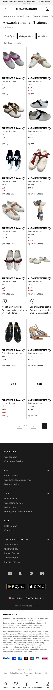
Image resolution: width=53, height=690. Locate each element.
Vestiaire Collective (16, 539)
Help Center (10, 526)
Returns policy (11, 484)
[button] (47, 9)
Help (7, 521)
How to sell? (10, 498)
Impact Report (11, 553)
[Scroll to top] (44, 426)
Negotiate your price (12, 306)
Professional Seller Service (18, 511)
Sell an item (10, 507)
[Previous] (19, 426)
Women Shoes (40, 16)
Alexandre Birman (21, 16)
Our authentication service (18, 480)
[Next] (33, 426)
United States (28, 673)
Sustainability (11, 549)
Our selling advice (13, 503)
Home (6, 16)
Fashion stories (12, 562)
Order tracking (11, 475)
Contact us (9, 530)
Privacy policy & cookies (25, 606)
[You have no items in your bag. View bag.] (47, 9)
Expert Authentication (41, 306)
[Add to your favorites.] (23, 78)
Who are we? (11, 544)
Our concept (10, 457)
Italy (26, 675)
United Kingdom (16, 673)
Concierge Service (13, 461)
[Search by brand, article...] (5, 8)
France (6, 673)
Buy (6, 470)
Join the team (11, 557)
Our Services (11, 452)
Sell (6, 493)
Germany (38, 673)
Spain (45, 673)
